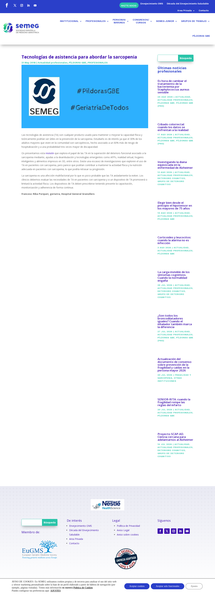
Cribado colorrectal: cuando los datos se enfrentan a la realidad (173, 127)
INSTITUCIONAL (69, 21)
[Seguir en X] (15, 5)
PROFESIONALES (96, 21)
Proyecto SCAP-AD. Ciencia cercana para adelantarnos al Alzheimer (175, 437)
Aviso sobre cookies (128, 534)
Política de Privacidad (128, 525)
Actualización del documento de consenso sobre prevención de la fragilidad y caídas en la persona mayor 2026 (174, 364)
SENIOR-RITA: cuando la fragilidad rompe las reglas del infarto (174, 402)
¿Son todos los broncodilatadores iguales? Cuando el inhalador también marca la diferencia (175, 321)
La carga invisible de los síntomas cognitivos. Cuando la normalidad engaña (174, 276)
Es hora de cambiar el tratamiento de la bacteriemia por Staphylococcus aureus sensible (173, 86)
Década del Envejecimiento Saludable (188, 4)
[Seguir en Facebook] (7, 5)
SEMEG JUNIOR (165, 21)
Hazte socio (128, 5)
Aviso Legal (123, 530)
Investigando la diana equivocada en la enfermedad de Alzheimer (175, 165)
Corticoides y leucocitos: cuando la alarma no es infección (174, 240)
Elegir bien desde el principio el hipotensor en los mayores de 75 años (175, 205)
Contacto (204, 10)
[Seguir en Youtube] (35, 5)
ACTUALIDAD (182, 97)
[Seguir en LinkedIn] (28, 5)
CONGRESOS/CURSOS (141, 21)
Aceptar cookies (136, 586)
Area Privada (184, 10)
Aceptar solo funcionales (167, 586)
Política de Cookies (83, 587)
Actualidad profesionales (53, 62)
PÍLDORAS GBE (201, 35)
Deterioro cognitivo (171, 178)
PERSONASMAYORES (119, 21)
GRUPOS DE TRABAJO (194, 21)
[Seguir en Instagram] (21, 5)
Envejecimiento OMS (151, 4)
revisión (50, 153)
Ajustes (194, 586)
